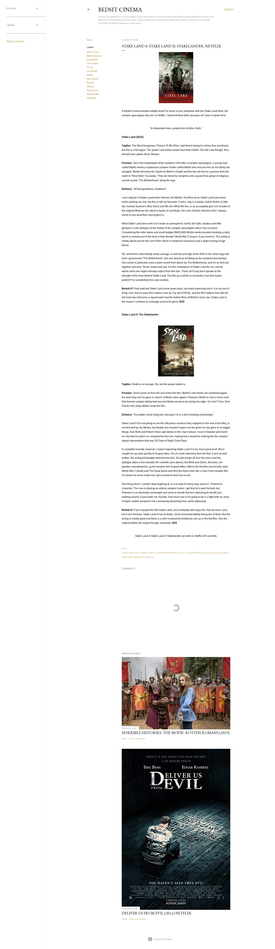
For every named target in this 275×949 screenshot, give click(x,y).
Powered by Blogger (162, 939)
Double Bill (92, 59)
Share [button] (90, 40)
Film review (92, 63)
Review (90, 82)
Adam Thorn (93, 52)
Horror (90, 67)
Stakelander (93, 94)
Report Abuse (15, 41)
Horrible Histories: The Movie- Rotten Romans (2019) (175, 732)
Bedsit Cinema (120, 9)
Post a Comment (137, 738)
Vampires (91, 98)
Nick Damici (93, 78)
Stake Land (92, 90)
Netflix (90, 75)
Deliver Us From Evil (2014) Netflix (156, 913)
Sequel (90, 86)
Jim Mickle (92, 71)
